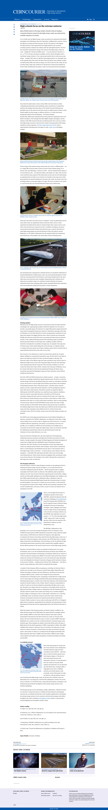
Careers (79, 769)
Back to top (54, 808)
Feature (24, 744)
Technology (26, 19)
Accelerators (17, 744)
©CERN (15, 793)
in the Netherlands (61, 499)
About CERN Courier (45, 793)
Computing (73, 769)
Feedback (55, 793)
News (60, 769)
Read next (92, 742)
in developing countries (44, 698)
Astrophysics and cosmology (22, 769)
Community (37, 19)
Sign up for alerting (57, 795)
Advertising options (45, 795)
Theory (87, 743)
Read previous (17, 742)
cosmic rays (52, 127)
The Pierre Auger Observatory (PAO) (46, 125)
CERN (14, 805)
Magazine (54, 19)
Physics (16, 19)
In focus (46, 19)
